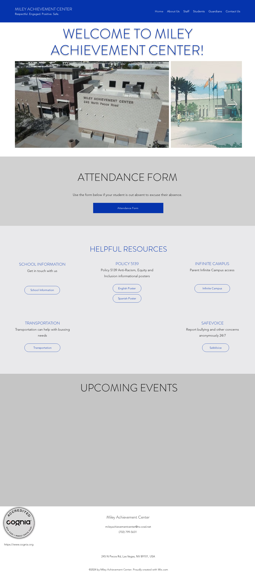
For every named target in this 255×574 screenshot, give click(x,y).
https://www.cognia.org (18, 544)
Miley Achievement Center (128, 517)
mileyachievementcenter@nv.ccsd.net (128, 526)
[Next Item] (235, 104)
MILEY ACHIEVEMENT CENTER (43, 9)
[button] (173, 11)
